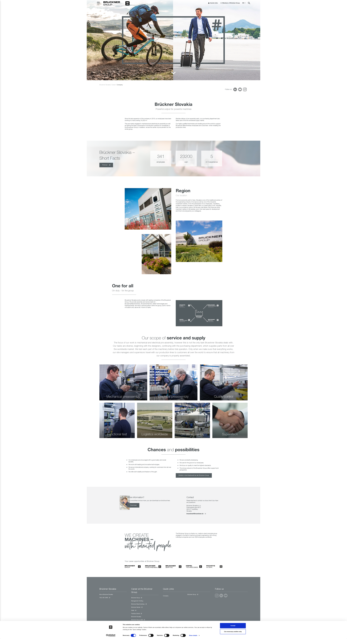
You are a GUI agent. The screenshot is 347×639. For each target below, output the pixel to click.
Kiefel (132, 610)
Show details (193, 635)
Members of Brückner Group (231, 3)
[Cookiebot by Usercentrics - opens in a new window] (111, 635)
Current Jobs (214, 3)
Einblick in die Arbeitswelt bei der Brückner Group (194, 475)
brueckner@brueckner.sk (195, 513)
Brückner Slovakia (105, 85)
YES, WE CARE (103, 597)
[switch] (151, 635)
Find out (105, 165)
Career (114, 85)
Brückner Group (135, 597)
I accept (232, 625)
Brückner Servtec (135, 607)
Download (133, 505)
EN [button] (243, 3)
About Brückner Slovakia (106, 594)
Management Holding (137, 601)
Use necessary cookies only (233, 631)
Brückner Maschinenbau (138, 604)
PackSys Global (135, 613)
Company (165, 596)
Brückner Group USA (137, 620)
